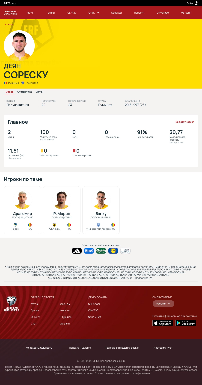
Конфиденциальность (39, 347)
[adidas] (77, 251)
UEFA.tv (35, 317)
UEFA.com (94, 304)
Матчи (39, 91)
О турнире (65, 317)
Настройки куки (163, 347)
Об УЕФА (93, 310)
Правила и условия (80, 347)
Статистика (24, 91)
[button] (93, 13)
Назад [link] (10, 24)
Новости (64, 310)
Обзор (10, 91)
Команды (64, 304)
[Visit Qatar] (125, 251)
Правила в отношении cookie (122, 347)
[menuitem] (33, 13)
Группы (35, 310)
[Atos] (89, 251)
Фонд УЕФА (94, 317)
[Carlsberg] (101, 251)
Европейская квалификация (10, 13)
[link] (30, 13)
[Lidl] (113, 251)
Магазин (64, 323)
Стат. (34, 323)
